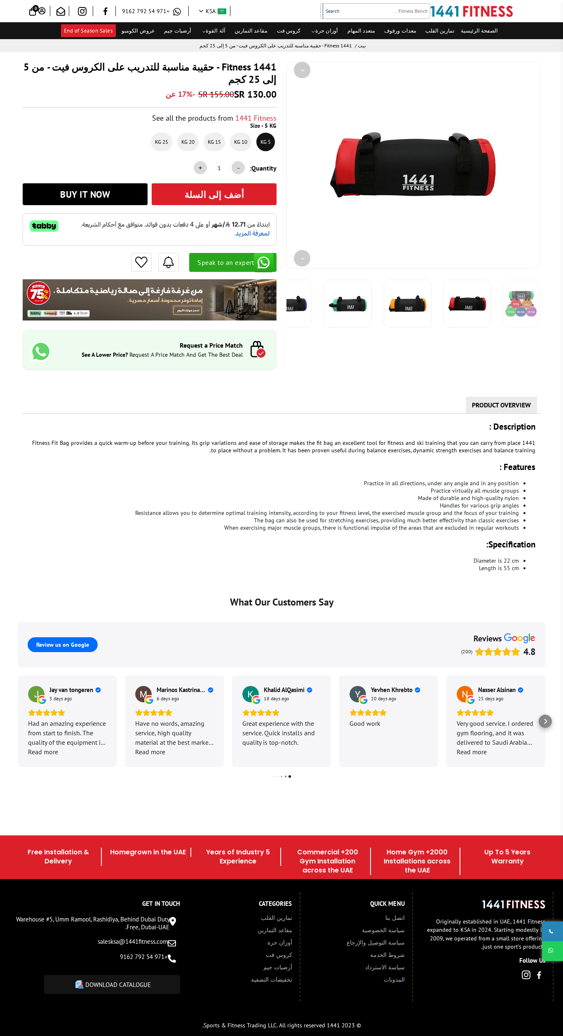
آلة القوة (215, 30)
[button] (17, 721)
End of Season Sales (88, 30)
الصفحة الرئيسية (479, 30)
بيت (362, 45)
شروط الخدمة (387, 955)
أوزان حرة (326, 30)
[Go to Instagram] (82, 13)
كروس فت (289, 30)
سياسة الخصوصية (383, 930)
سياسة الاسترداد (385, 967)
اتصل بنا (395, 917)
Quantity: (263, 168)
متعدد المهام (361, 30)
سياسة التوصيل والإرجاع (376, 942)
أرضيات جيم (177, 30)
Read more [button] (43, 752)
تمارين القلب (440, 30)
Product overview (501, 405)
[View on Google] (36, 694)
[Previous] (302, 70)
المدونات (394, 979)
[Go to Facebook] (105, 12)
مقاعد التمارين (251, 30)
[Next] (302, 258)
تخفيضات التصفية (271, 979)
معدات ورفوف (400, 30)
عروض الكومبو (138, 30)
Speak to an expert (225, 262)
